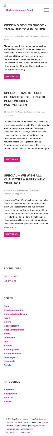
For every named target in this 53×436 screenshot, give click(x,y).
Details (7, 365)
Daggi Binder (9, 115)
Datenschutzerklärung (15, 314)
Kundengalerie (11, 349)
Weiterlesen (11, 77)
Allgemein (21, 36)
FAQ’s (7, 318)
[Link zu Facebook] (42, 429)
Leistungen (9, 357)
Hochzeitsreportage (14, 329)
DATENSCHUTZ (11, 276)
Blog (6, 306)
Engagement (10, 393)
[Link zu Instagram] (47, 429)
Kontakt (8, 345)
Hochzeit (28, 36)
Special (36, 36)
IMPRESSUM (10, 281)
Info (6, 341)
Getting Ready (11, 326)
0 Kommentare (22, 190)
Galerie (7, 322)
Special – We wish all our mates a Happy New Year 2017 (24, 179)
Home (7, 333)
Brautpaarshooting (13, 310)
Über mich (9, 361)
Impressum (9, 337)
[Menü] (45, 10)
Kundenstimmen (12, 353)
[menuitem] (45, 10)
